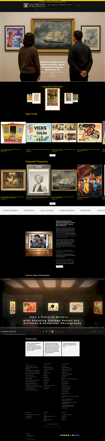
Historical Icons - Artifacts (66, 370)
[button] (54, 5)
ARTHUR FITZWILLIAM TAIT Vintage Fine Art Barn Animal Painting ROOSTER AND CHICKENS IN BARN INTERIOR (12, 197)
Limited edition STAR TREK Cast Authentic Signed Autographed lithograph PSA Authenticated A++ (88, 197)
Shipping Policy (64, 419)
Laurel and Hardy (46, 387)
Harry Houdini (64, 365)
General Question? (28, 417)
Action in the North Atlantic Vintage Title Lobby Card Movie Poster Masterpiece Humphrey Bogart (88, 150)
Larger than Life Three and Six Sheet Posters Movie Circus (70, 397)
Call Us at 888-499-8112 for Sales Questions (32, 414)
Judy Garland (46, 382)
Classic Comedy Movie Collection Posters (32, 370)
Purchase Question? (28, 416)
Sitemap (45, 421)
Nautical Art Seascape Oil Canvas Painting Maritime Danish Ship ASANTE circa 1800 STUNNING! (63, 197)
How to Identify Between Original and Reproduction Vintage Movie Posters (68, 406)
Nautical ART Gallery (65, 383)
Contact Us (59, 266)
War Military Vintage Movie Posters (31, 383)
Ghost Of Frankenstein (65, 389)
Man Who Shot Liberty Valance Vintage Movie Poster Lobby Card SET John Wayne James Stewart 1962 (63, 150)
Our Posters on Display (47, 419)
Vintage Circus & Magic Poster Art (31, 376)
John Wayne (45, 375)
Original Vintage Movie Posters (30, 365)
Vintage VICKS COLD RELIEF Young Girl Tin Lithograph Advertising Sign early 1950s (38, 150)
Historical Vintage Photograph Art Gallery (32, 380)
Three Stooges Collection (66, 388)
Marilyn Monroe (46, 380)
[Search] (70, 10)
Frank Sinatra (46, 370)
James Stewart (46, 377)
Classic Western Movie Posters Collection (32, 373)
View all (52, 155)
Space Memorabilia (65, 381)
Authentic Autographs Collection (30, 381)
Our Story (45, 414)
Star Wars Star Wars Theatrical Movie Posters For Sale (70, 379)
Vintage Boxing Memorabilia (30, 388)
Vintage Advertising (28, 378)
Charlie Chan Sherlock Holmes (48, 369)
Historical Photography (65, 367)
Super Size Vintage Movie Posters (67, 399)
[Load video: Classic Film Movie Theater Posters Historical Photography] (52, 306)
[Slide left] (3, 129)
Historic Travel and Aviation (66, 386)
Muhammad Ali (64, 372)
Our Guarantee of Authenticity (67, 414)
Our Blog (45, 417)
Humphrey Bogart (47, 378)
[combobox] (52, 10)
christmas (63, 394)
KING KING (64, 377)
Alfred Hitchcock (46, 365)
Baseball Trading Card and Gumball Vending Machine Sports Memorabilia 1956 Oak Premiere (11, 150)
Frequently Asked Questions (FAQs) (49, 416)
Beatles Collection (65, 391)
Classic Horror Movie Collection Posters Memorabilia (32, 368)
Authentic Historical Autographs (67, 369)
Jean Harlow (46, 383)
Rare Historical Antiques (66, 393)
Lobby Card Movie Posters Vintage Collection (32, 371)
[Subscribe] (60, 427)
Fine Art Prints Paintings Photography (31, 389)
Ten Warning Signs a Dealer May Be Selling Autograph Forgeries (69, 403)
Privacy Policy (64, 416)
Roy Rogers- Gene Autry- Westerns (49, 385)
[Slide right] (102, 129)
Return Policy (64, 417)
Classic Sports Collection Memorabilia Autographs (33, 386)
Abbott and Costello (47, 372)
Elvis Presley (46, 388)
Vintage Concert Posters (29, 375)
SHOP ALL (52, 76)
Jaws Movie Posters (65, 375)
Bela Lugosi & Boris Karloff (48, 367)
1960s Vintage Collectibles (66, 400)
